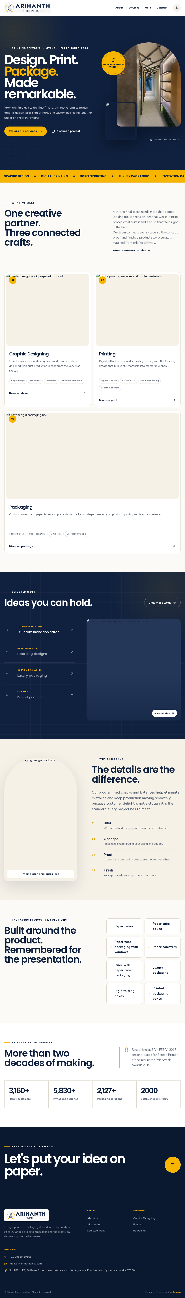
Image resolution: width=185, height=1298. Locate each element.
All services (94, 1224)
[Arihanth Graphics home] (27, 7)
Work (148, 7)
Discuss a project (68, 131)
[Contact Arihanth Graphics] (173, 1165)
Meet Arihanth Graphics (129, 250)
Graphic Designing (144, 1218)
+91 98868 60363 (20, 1256)
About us (92, 1218)
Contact (162, 7)
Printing (138, 1224)
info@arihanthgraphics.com (25, 1263)
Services (134, 7)
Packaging (139, 1230)
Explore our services (23, 131)
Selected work (96, 1230)
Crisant (176, 1291)
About (119, 7)
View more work (160, 603)
